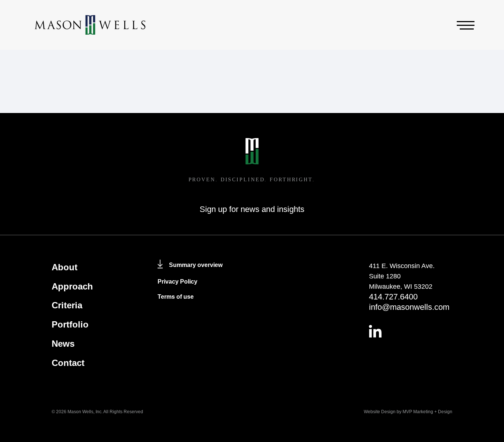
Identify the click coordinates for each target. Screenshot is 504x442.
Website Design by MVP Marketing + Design (408, 411)
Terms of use (176, 297)
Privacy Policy (177, 281)
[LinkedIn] (411, 331)
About (64, 267)
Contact (68, 363)
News (63, 344)
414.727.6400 (393, 296)
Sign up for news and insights (252, 209)
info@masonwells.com (409, 307)
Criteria (67, 305)
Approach (72, 286)
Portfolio (70, 324)
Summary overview (195, 265)
